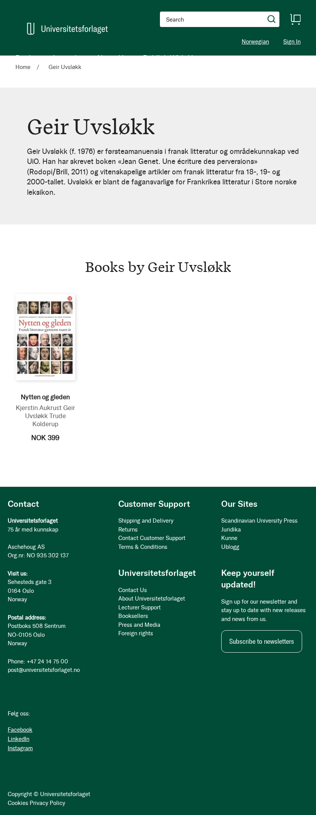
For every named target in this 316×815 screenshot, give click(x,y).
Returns (128, 529)
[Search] (271, 19)
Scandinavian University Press (259, 520)
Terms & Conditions (142, 546)
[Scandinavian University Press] (67, 28)
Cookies (18, 803)
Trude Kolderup (49, 420)
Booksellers (133, 616)
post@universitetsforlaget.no (44, 670)
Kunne (229, 538)
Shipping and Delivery (145, 520)
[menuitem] (26, 58)
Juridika (231, 529)
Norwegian (255, 41)
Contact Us (132, 590)
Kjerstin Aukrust (39, 408)
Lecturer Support (139, 607)
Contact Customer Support (151, 538)
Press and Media (139, 624)
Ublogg (230, 546)
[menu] (106, 58)
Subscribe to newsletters (261, 641)
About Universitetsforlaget (151, 598)
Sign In (292, 42)
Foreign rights (135, 633)
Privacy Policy (47, 803)
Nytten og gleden (45, 397)
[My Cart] (295, 19)
